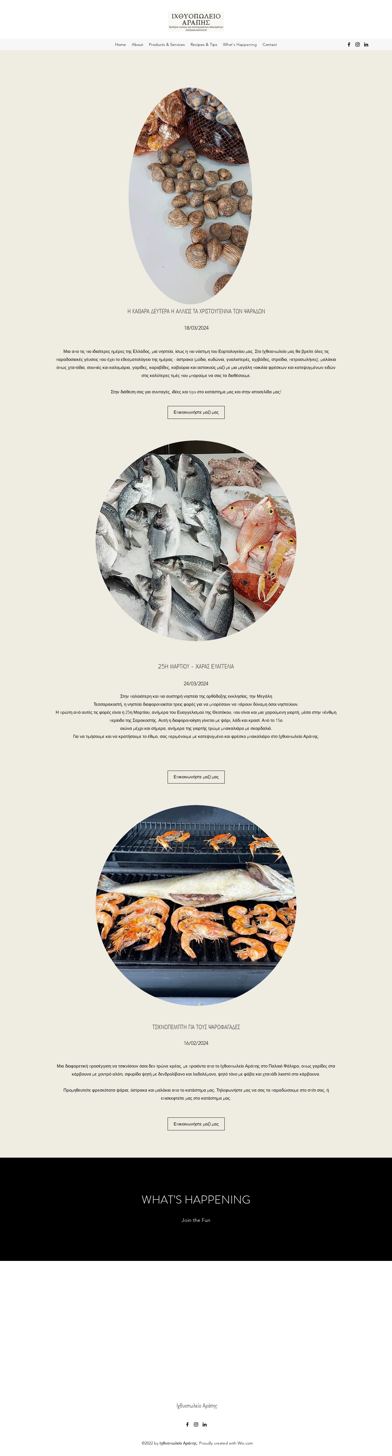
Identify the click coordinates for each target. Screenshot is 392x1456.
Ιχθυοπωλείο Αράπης (196, 1405)
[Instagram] (357, 44)
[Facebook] (349, 44)
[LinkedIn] (366, 44)
